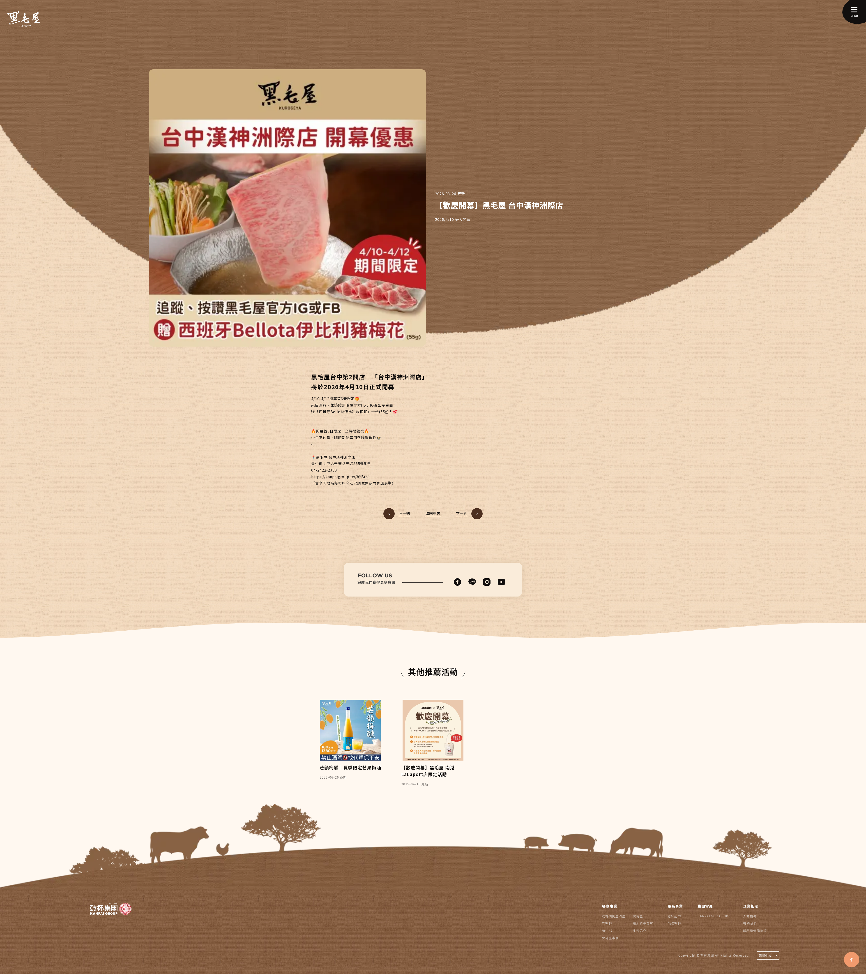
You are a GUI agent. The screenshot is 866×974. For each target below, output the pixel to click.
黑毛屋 (638, 916)
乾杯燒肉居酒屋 (614, 916)
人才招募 (750, 916)
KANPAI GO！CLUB (713, 916)
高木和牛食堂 (643, 923)
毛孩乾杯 (674, 923)
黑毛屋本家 (610, 938)
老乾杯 (607, 923)
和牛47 (607, 930)
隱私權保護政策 (755, 930)
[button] (433, 801)
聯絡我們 (750, 923)
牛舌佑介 (639, 930)
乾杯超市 (674, 916)
